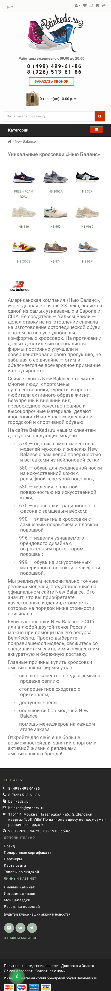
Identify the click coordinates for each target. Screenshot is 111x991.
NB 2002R (55, 191)
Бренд (9, 846)
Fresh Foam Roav (23, 194)
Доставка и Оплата (77, 966)
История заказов (19, 894)
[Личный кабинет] (78, 5)
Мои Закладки (17, 900)
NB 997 (87, 261)
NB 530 (24, 226)
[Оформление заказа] (104, 5)
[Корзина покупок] (97, 5)
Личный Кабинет (19, 887)
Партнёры (13, 859)
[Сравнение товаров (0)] (91, 5)
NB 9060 (87, 226)
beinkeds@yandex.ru (26, 808)
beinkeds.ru (18, 801)
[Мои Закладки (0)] (85, 5)
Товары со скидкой (21, 872)
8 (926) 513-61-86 (24, 795)
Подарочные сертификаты (28, 852)
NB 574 (55, 261)
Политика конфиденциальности (31, 966)
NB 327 (87, 191)
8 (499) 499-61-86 (24, 788)
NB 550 (55, 226)
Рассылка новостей (22, 906)
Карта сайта (15, 865)
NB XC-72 (23, 261)
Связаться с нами (50, 971)
